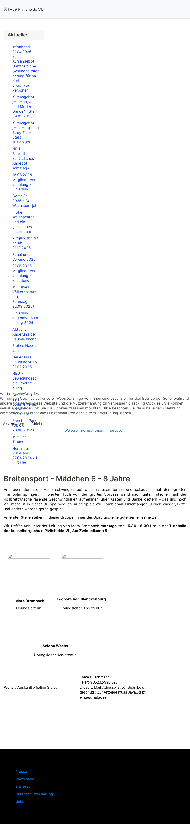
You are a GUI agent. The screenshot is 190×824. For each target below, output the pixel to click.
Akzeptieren (13, 423)
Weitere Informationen (83, 430)
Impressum (116, 430)
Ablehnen (39, 423)
